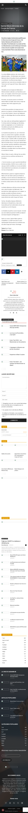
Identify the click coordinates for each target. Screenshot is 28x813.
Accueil (2, 8)
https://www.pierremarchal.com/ (14, 297)
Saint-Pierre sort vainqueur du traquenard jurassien (7, 283)
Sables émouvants (5, 453)
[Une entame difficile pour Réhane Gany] (7, 463)
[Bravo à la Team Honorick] (5, 592)
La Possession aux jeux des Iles (17, 612)
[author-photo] (14, 292)
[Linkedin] (17, 271)
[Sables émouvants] (7, 448)
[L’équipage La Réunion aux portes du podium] (5, 349)
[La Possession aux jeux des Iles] (5, 614)
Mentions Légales (11, 808)
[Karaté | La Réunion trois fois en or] (5, 585)
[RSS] (17, 313)
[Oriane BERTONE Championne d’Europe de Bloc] (5, 327)
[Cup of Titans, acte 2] (5, 710)
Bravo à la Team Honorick (16, 591)
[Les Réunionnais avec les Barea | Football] (5, 564)
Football (16, 8)
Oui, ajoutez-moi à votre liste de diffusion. (12, 410)
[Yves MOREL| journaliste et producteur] (5, 717)
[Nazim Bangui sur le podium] (21, 463)
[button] (2, 5)
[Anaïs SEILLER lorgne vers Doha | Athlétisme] (5, 557)
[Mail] (14, 313)
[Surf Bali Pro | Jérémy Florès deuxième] (5, 600)
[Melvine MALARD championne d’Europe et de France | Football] (5, 571)
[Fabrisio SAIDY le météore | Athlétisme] (14, 530)
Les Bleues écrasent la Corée (17, 619)
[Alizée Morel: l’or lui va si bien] (5, 703)
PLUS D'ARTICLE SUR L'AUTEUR (9, 322)
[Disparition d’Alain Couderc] (5, 356)
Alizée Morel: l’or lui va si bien (17, 701)
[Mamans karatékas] (5, 607)
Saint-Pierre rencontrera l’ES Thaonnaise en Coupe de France (20, 455)
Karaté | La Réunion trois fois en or (18, 583)
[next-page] (5, 369)
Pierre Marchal (5, 30)
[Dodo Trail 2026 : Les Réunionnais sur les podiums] (5, 342)
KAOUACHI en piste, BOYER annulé (18, 626)
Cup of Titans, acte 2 (15, 708)
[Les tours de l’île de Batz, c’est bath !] (5, 334)
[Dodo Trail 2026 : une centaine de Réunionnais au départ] (5, 363)
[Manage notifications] (3, 810)
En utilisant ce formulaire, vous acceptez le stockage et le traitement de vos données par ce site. (14, 414)
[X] (8, 271)
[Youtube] (22, 803)
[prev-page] (2, 369)
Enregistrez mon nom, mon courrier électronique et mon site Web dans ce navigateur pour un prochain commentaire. (13, 405)
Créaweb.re (20, 811)
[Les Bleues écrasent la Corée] (5, 621)
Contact (18, 808)
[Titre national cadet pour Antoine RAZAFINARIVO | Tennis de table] (5, 578)
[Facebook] (3, 271)
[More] (21, 271)
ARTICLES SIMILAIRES (7, 319)
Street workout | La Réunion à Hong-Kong (21, 282)
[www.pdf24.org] (14, 259)
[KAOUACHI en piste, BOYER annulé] (5, 628)
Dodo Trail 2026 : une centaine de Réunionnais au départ (17, 363)
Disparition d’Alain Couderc (17, 354)
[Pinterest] (12, 271)
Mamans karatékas (14, 605)
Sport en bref (4, 538)
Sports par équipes (9, 8)
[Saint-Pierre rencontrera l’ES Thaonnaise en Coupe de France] (21, 448)
